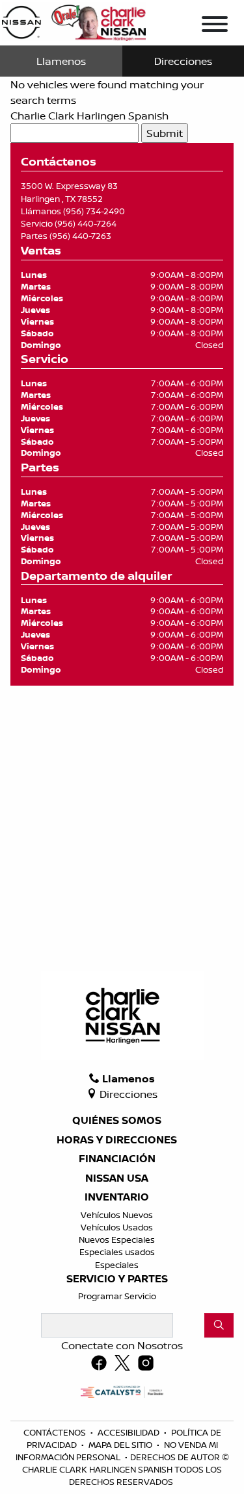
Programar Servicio (117, 1296)
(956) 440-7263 (80, 236)
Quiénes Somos (116, 1121)
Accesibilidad (129, 1432)
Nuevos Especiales (117, 1239)
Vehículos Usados (117, 1227)
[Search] (219, 1325)
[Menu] (214, 25)
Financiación (117, 1159)
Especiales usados (117, 1252)
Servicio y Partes (117, 1279)
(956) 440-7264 (85, 223)
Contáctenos (55, 1432)
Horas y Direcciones (117, 1140)
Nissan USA (116, 1178)
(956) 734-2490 (94, 211)
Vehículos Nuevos (117, 1215)
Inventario (117, 1197)
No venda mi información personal (117, 1451)
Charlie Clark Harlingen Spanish (89, 115)
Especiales (117, 1265)
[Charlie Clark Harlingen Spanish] (74, 20)
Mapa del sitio (121, 1444)
